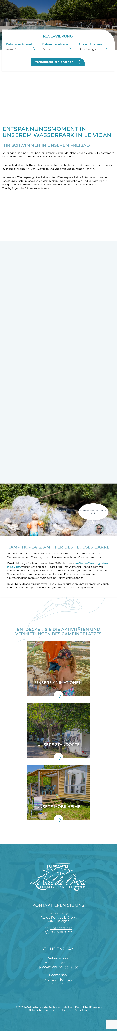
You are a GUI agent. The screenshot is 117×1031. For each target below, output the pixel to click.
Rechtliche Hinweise (88, 1007)
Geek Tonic (81, 1010)
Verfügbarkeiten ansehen (54, 61)
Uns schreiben (61, 928)
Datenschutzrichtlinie (42, 1010)
